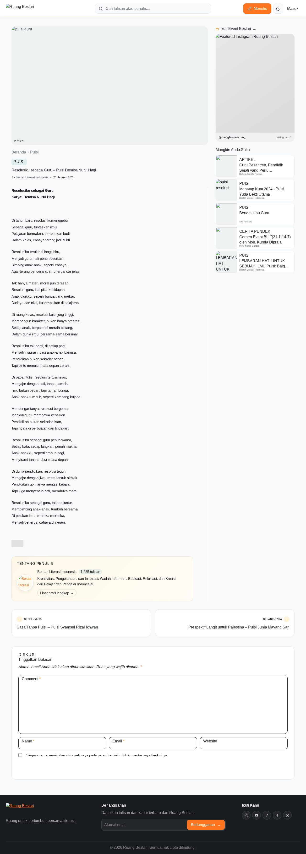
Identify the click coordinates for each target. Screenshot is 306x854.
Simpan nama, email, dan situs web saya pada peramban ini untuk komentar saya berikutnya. (97, 755)
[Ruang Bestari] (28, 809)
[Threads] (287, 815)
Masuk (292, 8)
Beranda (18, 152)
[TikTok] (266, 815)
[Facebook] (277, 815)
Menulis (260, 8)
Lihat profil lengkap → (57, 593)
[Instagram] (246, 815)
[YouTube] (256, 815)
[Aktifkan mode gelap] (278, 9)
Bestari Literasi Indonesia (32, 177)
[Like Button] (17, 543)
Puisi (34, 152)
